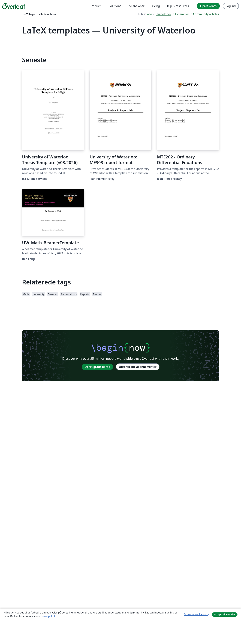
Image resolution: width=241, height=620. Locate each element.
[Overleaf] (13, 6)
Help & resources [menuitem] (177, 6)
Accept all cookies (224, 614)
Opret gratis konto (97, 367)
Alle (149, 14)
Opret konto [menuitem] (208, 6)
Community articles (206, 14)
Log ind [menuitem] (231, 6)
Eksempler (182, 14)
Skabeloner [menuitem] (136, 6)
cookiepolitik (48, 616)
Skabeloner (163, 14)
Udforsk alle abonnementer (137, 367)
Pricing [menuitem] (155, 6)
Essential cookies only (196, 614)
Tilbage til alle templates (39, 14)
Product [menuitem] (95, 6)
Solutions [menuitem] (115, 6)
